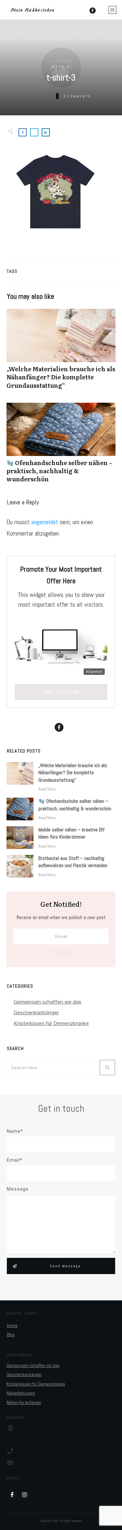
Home (12, 1325)
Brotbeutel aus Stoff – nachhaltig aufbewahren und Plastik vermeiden (72, 862)
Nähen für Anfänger (24, 1402)
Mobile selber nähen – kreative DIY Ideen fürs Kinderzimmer (71, 833)
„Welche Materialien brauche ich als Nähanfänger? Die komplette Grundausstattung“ (61, 352)
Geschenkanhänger (36, 1012)
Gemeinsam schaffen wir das (47, 1001)
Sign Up (61, 952)
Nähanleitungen (21, 1393)
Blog (11, 1334)
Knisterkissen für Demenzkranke (51, 1023)
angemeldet (44, 522)
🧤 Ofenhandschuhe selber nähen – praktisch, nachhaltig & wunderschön (61, 446)
